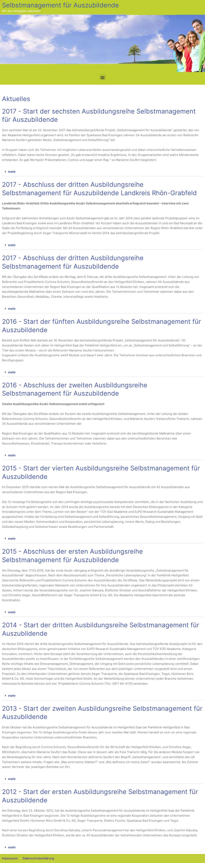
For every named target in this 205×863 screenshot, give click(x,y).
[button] (102, 77)
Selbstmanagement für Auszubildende (60, 5)
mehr (12, 172)
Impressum (10, 858)
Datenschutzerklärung (38, 858)
